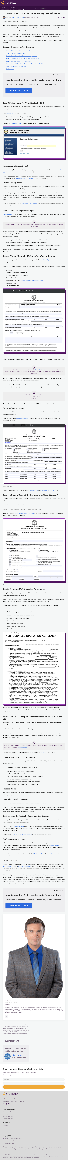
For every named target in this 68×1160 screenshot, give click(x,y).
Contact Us (6, 1127)
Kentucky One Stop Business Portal (45, 370)
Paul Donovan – (18, 17)
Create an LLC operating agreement (18, 61)
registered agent (8, 214)
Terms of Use (14, 1101)
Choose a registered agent (16, 53)
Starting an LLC (7, 1111)
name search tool (17, 123)
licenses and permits (56, 845)
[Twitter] (61, 17)
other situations (22, 747)
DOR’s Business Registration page (22, 835)
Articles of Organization (47, 260)
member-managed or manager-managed (31, 280)
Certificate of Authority (22, 418)
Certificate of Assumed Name (29, 204)
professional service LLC (47, 490)
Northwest (17, 1055)
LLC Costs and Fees (8, 1116)
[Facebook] (58, 17)
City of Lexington (52, 854)
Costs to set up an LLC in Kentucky (16, 66)
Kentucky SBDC (7, 866)
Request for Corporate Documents (24, 513)
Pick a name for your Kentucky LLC (18, 51)
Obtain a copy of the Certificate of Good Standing (22, 58)
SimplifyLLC (4, 7)
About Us (5, 1125)
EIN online (43, 752)
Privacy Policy (21, 1101)
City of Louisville (37, 854)
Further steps (10, 69)
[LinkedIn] (64, 17)
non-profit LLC (34, 490)
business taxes (19, 826)
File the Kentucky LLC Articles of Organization (21, 56)
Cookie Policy (6, 1101)
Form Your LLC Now (19, 90)
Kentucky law (10, 113)
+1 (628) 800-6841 (9, 1143)
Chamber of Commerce (24, 866)
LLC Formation (11, 7)
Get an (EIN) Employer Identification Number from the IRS (24, 64)
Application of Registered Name (25, 178)
